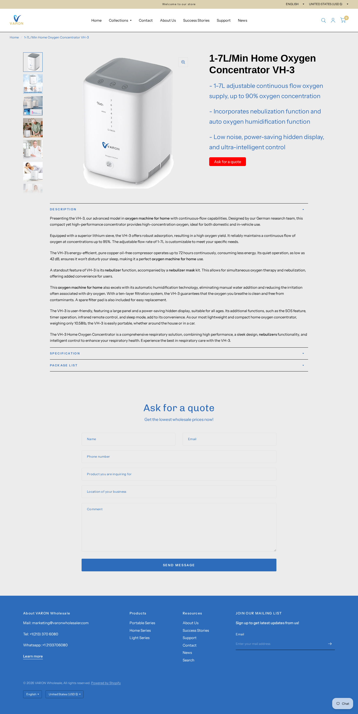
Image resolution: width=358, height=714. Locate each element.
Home (96, 20)
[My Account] (333, 20)
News (242, 20)
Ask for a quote (227, 161)
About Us (168, 20)
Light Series (140, 637)
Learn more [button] (33, 656)
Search (188, 660)
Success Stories (196, 20)
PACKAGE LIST (64, 365)
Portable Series (142, 623)
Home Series (140, 630)
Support (224, 20)
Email (240, 634)
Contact (146, 20)
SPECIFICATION (65, 353)
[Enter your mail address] (330, 643)
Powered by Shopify (106, 683)
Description (63, 209)
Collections (118, 20)
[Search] (323, 20)
